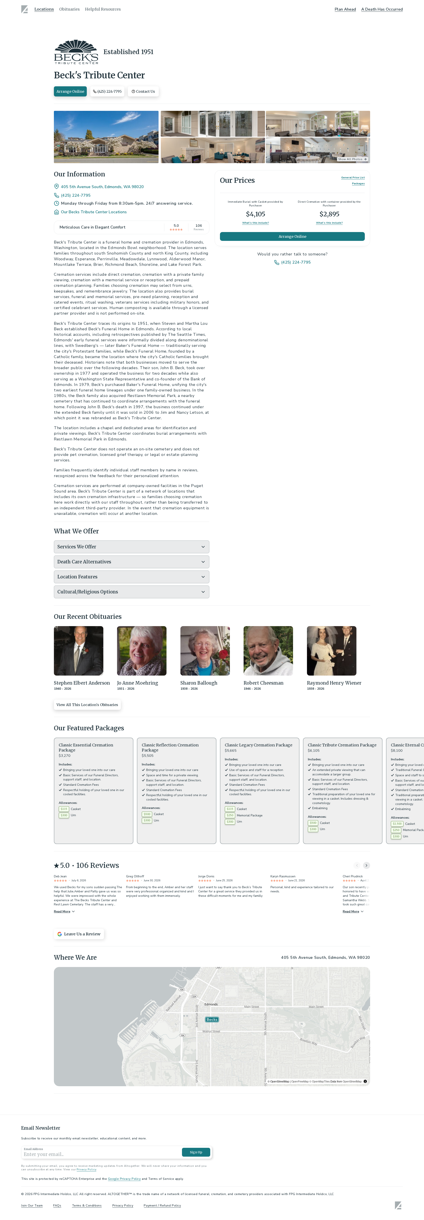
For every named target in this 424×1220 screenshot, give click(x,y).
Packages (358, 183)
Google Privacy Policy (124, 1179)
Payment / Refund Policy (162, 1205)
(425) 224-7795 (76, 195)
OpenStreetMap (352, 1081)
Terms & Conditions (87, 1205)
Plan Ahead (345, 9)
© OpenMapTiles (319, 1081)
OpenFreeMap (300, 1081)
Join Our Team (32, 1205)
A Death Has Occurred (382, 9)
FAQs (57, 1205)
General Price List (353, 177)
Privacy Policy (86, 1169)
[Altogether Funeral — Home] (25, 9)
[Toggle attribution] (365, 1081)
